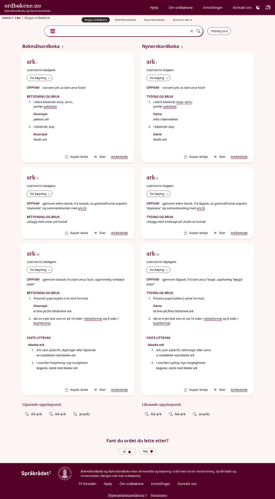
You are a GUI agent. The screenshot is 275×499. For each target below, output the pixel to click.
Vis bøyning (38, 78)
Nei (145, 451)
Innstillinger (212, 7)
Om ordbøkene (181, 7)
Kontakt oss (242, 7)
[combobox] (116, 31)
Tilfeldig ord (219, 31)
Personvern (159, 495)
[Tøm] (191, 31)
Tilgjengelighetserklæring (126, 495)
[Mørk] (258, 7)
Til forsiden (87, 483)
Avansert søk (181, 20)
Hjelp (154, 7)
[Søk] (198, 31)
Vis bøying (157, 78)
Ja (124, 451)
